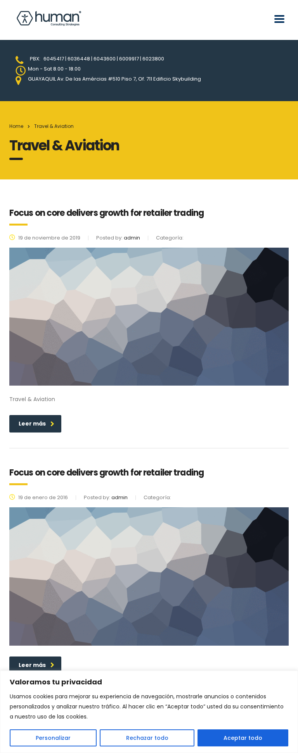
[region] (149, 711)
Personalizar (53, 738)
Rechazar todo (147, 738)
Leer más (32, 423)
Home (16, 126)
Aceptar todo (243, 738)
